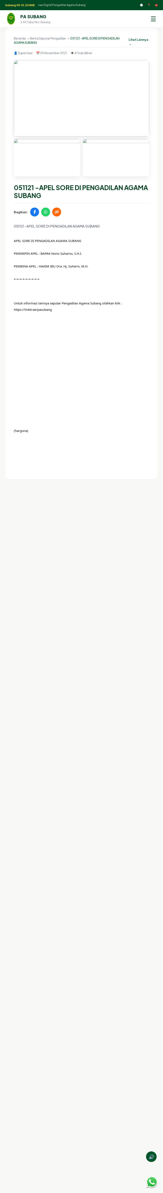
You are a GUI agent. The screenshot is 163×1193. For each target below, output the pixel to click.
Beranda (20, 38)
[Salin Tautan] (56, 212)
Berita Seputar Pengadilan (48, 38)
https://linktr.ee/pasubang (33, 309)
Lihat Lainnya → (138, 42)
